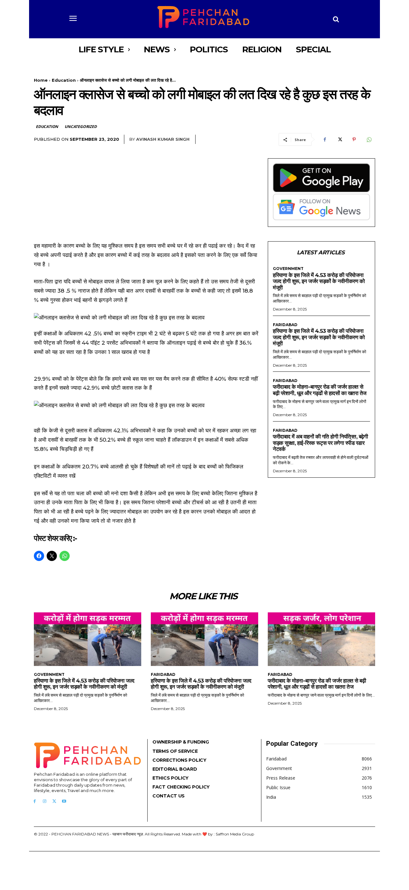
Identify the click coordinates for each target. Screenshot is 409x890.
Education (64, 80)
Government (288, 268)
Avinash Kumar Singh (162, 139)
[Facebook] (324, 139)
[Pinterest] (354, 139)
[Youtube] (64, 801)
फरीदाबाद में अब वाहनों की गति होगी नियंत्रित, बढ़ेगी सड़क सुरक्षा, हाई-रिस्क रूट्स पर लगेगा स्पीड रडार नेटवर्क (320, 442)
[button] (336, 19)
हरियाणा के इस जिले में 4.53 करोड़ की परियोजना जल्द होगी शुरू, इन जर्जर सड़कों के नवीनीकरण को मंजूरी (319, 281)
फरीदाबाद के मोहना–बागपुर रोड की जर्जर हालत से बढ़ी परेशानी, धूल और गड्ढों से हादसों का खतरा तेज (320, 390)
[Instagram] (44, 801)
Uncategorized (80, 126)
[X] (339, 139)
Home (41, 80)
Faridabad (285, 325)
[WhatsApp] (368, 139)
